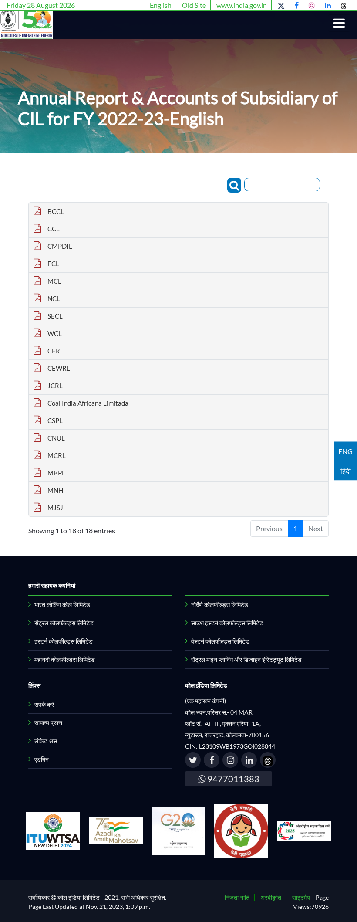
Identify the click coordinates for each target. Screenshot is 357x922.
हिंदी (345, 471)
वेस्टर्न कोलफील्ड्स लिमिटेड (220, 641)
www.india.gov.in (241, 5)
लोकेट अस (45, 741)
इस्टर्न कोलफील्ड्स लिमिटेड (63, 641)
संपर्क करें (44, 704)
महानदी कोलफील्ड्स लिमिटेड (64, 659)
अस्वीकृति (270, 897)
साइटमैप (301, 897)
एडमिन (41, 759)
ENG (345, 451)
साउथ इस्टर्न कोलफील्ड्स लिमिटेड (227, 623)
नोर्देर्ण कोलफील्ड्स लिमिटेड (219, 604)
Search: (216, 184)
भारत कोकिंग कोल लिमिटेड (62, 604)
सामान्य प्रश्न (48, 722)
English (161, 5)
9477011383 (232, 778)
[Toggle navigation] (339, 23)
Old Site (194, 5)
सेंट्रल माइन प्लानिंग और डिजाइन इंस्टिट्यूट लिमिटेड (246, 659)
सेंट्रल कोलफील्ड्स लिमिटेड (64, 623)
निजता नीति (237, 897)
